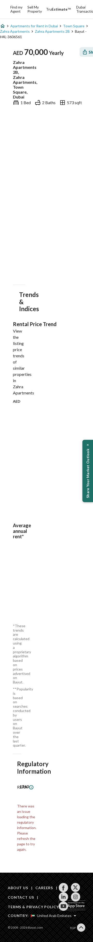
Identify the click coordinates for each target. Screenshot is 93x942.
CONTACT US (21, 897)
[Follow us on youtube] (63, 906)
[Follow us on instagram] (75, 897)
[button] (87, 471)
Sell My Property (34, 9)
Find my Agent (16, 9)
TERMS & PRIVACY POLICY (33, 907)
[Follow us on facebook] (63, 887)
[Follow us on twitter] (75, 887)
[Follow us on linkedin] (63, 897)
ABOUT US (18, 888)
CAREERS (44, 888)
